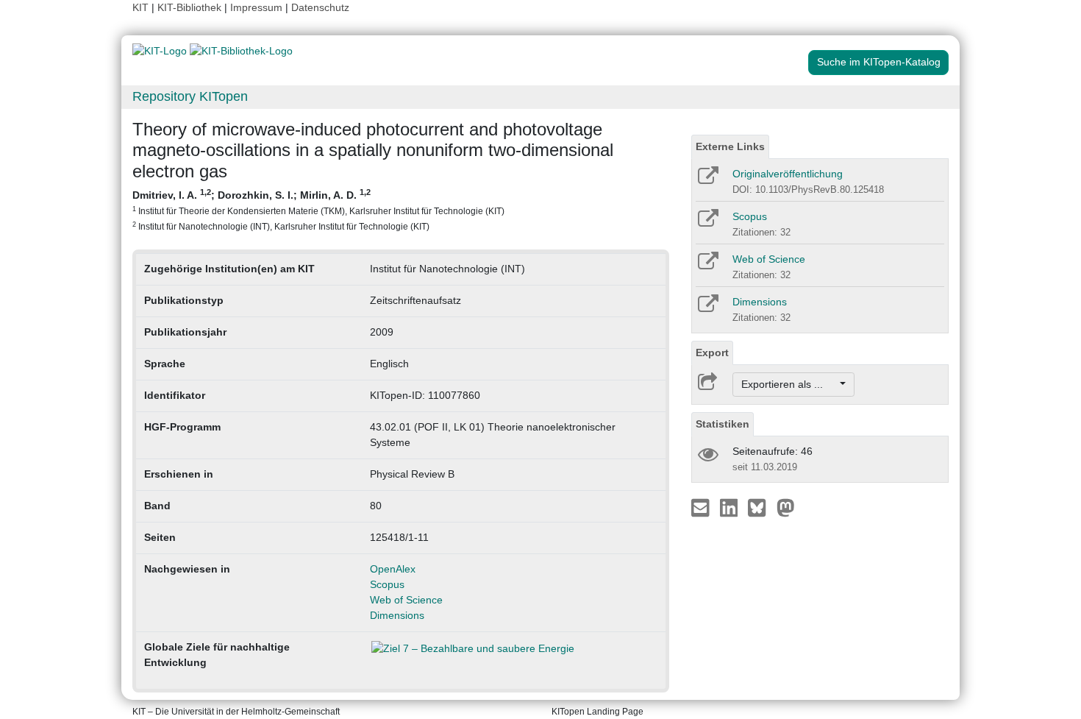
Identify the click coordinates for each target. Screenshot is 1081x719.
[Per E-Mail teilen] (702, 507)
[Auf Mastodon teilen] (786, 507)
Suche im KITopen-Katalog (879, 62)
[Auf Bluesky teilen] (761, 507)
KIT (140, 7)
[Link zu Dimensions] (707, 308)
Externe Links (730, 146)
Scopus (387, 584)
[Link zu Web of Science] (707, 266)
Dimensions (397, 615)
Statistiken (722, 424)
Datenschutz (320, 7)
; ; (318, 209)
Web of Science (406, 600)
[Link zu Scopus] (707, 223)
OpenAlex (392, 569)
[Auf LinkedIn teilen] (731, 507)
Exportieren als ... (789, 384)
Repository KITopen (190, 96)
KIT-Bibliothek (190, 7)
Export (712, 352)
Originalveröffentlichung (787, 174)
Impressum (256, 7)
